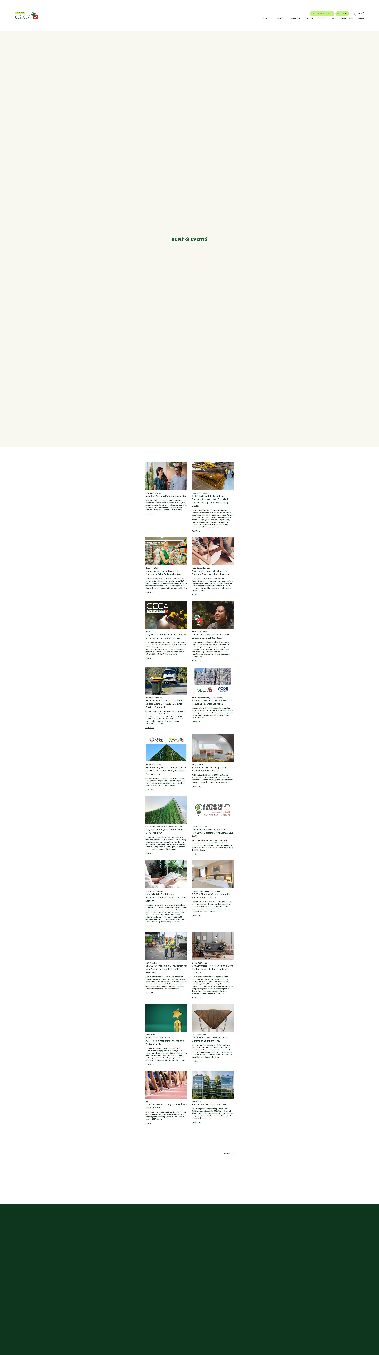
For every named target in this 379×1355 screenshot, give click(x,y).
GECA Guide (154, 568)
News (159, 493)
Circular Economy (203, 568)
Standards (281, 18)
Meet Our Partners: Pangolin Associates (165, 496)
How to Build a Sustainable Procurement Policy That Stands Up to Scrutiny (165, 897)
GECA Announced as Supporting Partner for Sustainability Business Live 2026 (212, 832)
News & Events (347, 18)
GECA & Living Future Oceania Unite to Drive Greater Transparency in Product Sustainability (165, 770)
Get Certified (342, 13)
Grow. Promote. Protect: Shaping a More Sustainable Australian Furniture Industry (212, 969)
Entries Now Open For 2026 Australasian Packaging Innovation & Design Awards (164, 1040)
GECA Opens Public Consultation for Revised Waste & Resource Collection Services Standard (164, 703)
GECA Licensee (202, 493)
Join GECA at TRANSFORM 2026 (209, 1104)
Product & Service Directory (322, 13)
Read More (149, 514)
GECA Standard (202, 632)
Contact (361, 18)
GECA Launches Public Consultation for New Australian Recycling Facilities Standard (166, 969)
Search (359, 14)
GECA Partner (150, 493)
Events (194, 827)
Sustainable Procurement (173, 827)
